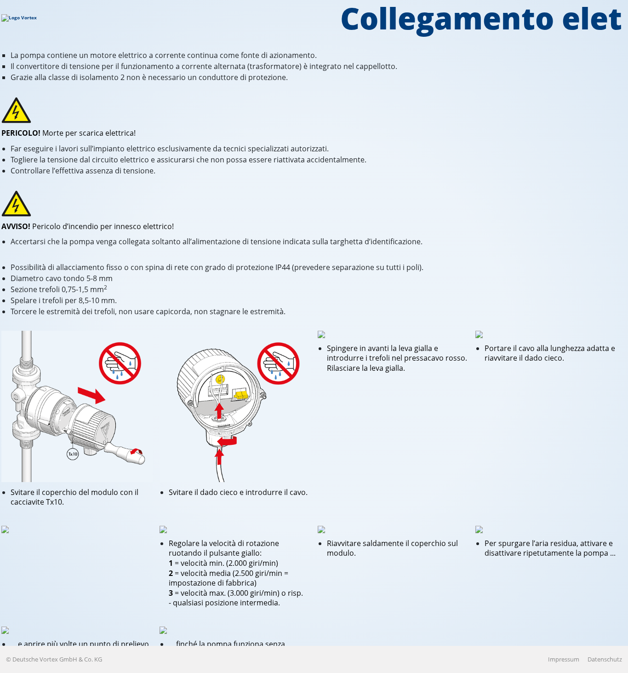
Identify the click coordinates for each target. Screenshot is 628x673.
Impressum (563, 659)
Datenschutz (605, 659)
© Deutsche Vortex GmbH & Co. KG (54, 659)
